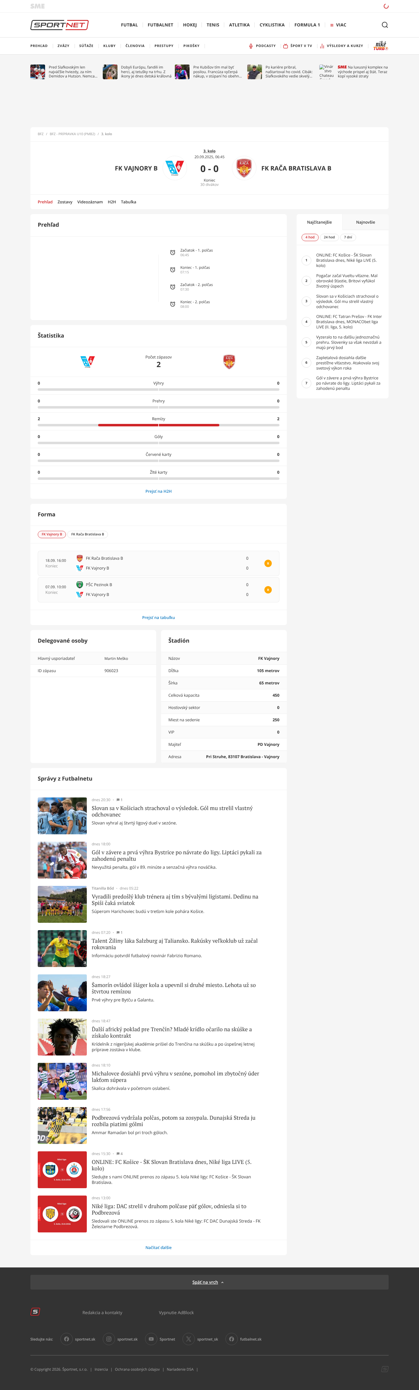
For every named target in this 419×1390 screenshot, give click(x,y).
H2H (112, 202)
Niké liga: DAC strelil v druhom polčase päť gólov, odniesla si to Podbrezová (169, 1209)
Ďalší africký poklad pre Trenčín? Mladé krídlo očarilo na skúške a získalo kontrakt (172, 1032)
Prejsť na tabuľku (158, 617)
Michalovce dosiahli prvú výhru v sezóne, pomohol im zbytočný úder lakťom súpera (175, 1076)
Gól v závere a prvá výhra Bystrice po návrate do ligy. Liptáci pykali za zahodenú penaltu (177, 855)
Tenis (213, 25)
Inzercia (101, 1369)
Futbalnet (160, 25)
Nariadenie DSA (180, 1369)
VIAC (341, 25)
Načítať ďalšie (158, 1247)
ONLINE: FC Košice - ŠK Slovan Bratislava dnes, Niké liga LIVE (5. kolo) (172, 1165)
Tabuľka (128, 202)
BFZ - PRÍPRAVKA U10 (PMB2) (72, 134)
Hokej (190, 25)
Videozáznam (90, 202)
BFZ (41, 134)
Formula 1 (307, 25)
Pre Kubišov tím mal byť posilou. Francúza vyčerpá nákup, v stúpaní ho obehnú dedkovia (217, 71)
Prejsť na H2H (158, 491)
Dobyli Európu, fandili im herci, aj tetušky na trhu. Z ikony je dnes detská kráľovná (146, 71)
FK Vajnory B (136, 168)
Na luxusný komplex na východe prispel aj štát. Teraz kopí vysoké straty (363, 71)
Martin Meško (116, 658)
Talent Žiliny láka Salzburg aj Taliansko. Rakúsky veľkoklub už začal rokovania (175, 944)
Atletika (239, 25)
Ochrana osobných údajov (137, 1369)
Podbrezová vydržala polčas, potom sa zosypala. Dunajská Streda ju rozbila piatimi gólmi (174, 1121)
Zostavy (65, 202)
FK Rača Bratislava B (296, 168)
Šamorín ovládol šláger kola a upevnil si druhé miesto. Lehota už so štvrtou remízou (174, 988)
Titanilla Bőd (103, 888)
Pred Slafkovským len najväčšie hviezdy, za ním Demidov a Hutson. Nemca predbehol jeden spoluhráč (72, 71)
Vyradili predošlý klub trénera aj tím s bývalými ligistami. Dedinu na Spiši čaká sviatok (175, 899)
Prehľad (45, 202)
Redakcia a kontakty (102, 1312)
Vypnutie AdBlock (176, 1312)
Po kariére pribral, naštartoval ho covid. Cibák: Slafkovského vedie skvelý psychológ (289, 71)
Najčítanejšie (319, 222)
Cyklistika (272, 25)
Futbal (129, 25)
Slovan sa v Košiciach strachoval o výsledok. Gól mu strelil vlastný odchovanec (172, 811)
